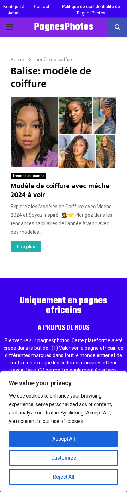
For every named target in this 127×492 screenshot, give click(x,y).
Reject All (63, 477)
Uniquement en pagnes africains (63, 305)
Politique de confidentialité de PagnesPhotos (91, 10)
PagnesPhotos (63, 27)
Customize (63, 458)
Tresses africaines (28, 176)
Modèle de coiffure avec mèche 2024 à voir (60, 190)
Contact (41, 6)
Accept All (63, 439)
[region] (63, 431)
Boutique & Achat (13, 10)
